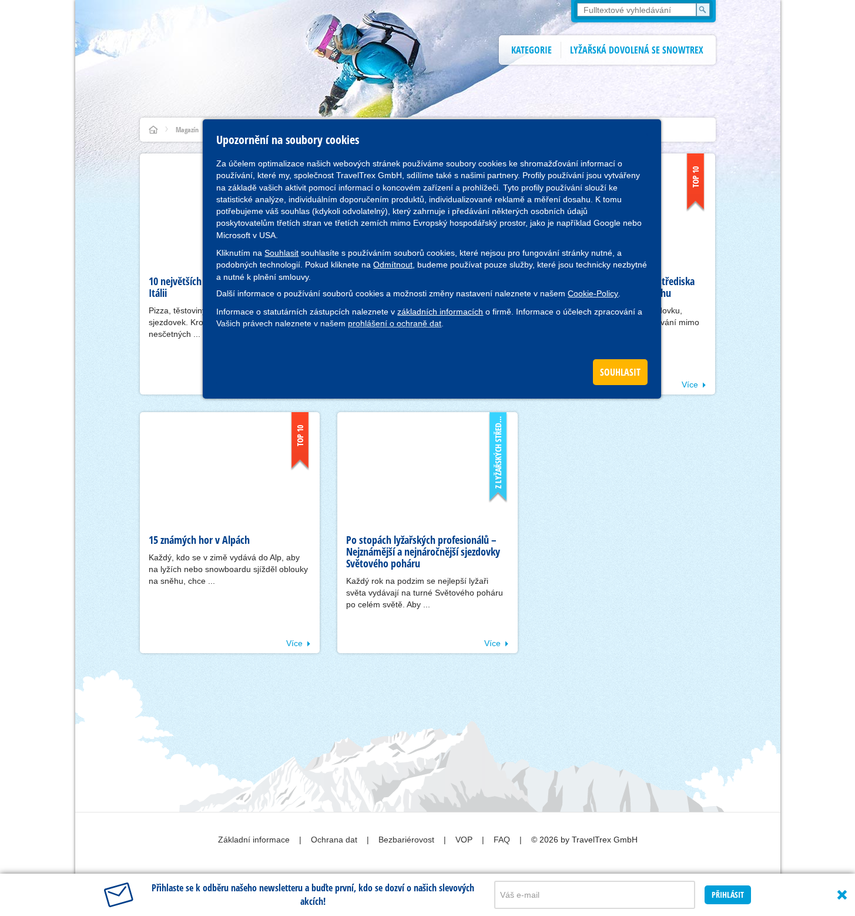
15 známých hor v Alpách (199, 540)
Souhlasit (281, 253)
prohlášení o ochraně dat (394, 323)
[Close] (842, 895)
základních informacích (440, 311)
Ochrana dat (335, 839)
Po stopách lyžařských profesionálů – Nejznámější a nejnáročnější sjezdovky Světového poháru (423, 551)
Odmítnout (393, 264)
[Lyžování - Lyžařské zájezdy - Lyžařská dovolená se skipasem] (153, 130)
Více (690, 384)
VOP (465, 839)
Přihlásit (728, 894)
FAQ (503, 839)
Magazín (187, 130)
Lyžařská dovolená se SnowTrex (636, 50)
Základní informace (255, 839)
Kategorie (531, 50)
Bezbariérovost (407, 839)
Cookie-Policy (593, 293)
